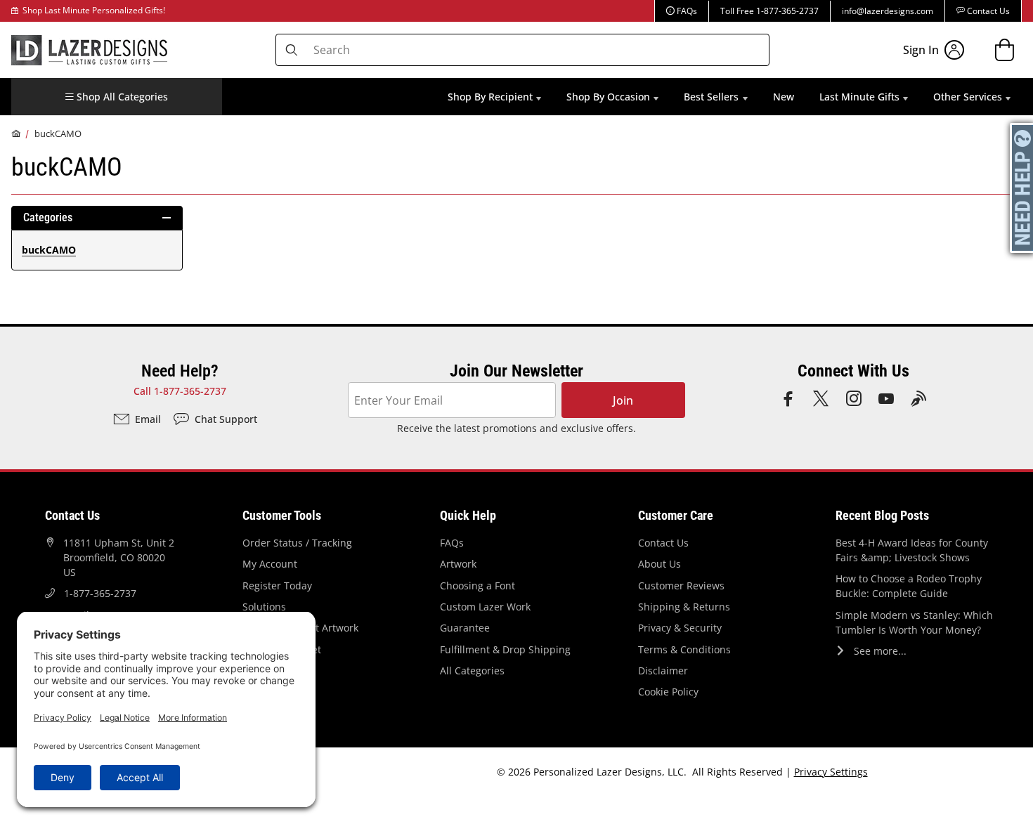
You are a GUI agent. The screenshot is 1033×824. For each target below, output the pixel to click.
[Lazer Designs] (89, 48)
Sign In (921, 50)
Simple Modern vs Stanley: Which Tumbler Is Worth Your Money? (914, 622)
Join (623, 400)
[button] (116, 96)
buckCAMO (58, 133)
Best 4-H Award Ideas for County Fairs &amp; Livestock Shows (912, 550)
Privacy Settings (831, 771)
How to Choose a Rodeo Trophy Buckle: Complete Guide (909, 586)
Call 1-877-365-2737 (180, 391)
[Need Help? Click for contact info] (1022, 188)
